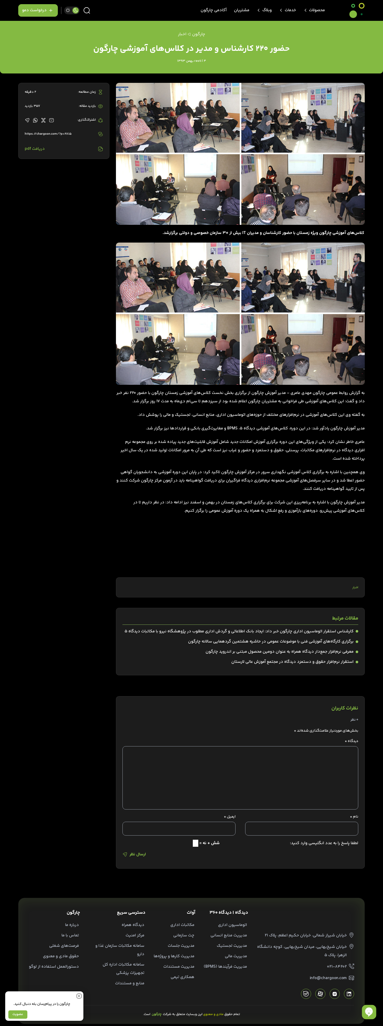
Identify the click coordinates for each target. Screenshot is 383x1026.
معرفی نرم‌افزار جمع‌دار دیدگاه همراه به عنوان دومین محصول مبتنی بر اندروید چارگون (280, 651)
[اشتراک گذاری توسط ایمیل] (51, 120)
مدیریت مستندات (178, 966)
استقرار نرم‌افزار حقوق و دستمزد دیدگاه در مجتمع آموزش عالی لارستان (292, 662)
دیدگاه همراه (133, 925)
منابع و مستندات (129, 983)
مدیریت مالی (236, 956)
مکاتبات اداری (182, 925)
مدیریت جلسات (181, 946)
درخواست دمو (34, 10)
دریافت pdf (35, 149)
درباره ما (72, 925)
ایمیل (230, 817)
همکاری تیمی (182, 977)
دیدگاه (351, 741)
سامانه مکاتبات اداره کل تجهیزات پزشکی (123, 968)
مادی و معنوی (213, 1014)
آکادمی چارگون (214, 10)
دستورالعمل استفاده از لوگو (54, 966)
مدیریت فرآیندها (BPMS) (225, 966)
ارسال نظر (137, 854)
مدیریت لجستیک (232, 946)
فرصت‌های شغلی (64, 946)
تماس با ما (70, 935)
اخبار (355, 587)
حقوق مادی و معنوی (61, 956)
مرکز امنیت (135, 935)
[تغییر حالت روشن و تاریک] (72, 10)
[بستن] (79, 995)
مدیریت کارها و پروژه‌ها (174, 956)
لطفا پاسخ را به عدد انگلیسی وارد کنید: (324, 843)
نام (354, 817)
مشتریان (241, 10)
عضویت (18, 1014)
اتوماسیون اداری (232, 925)
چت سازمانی (183, 935)
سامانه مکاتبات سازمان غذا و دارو (119, 950)
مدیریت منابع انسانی (229, 935)
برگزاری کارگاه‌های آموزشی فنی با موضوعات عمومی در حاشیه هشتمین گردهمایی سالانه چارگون (271, 641)
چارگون (198, 34)
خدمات (290, 10)
